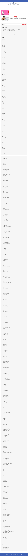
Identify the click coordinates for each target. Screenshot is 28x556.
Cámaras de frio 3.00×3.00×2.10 (6, 202)
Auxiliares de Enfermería (5, 180)
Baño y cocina (4, 182)
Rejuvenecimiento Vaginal (6, 458)
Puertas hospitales (5, 447)
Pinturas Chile (4, 414)
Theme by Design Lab (20, 554)
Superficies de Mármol (5, 498)
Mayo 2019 (3, 131)
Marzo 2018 (3, 147)
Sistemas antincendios (5, 491)
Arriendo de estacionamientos (6, 174)
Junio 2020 (3, 115)
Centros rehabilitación (5, 220)
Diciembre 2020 (4, 108)
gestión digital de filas (5, 322)
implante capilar (4, 346)
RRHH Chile (4, 469)
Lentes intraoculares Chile (6, 366)
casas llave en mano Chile (6, 209)
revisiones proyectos (5, 464)
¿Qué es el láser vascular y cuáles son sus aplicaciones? (17, 17)
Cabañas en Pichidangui (5, 192)
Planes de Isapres (5, 425)
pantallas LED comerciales (6, 403)
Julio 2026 (3, 40)
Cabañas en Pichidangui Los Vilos (7, 193)
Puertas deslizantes (5, 446)
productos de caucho (5, 436)
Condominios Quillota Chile (6, 242)
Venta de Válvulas (5, 533)
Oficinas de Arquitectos (5, 395)
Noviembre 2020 (4, 109)
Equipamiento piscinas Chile (6, 293)
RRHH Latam (4, 470)
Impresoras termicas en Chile (6, 352)
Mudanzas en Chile (5, 389)
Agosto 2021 (3, 101)
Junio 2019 (3, 130)
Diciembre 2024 (4, 62)
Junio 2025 (3, 56)
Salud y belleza (4, 474)
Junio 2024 (3, 68)
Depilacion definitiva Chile (6, 270)
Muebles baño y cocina (5, 391)
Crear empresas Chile (5, 261)
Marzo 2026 (3, 45)
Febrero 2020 (3, 120)
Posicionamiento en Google (6, 430)
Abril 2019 (3, 132)
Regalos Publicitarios (5, 453)
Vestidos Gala (4, 537)
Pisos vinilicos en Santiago (6, 423)
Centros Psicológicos (5, 219)
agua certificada (4, 163)
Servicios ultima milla (5, 487)
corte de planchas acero (6, 259)
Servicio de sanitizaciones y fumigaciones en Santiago (9, 30)
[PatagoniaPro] (14, 4)
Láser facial (15, 16)
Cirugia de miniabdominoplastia (6, 231)
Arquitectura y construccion (6, 169)
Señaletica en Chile (5, 480)
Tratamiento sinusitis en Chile (6, 516)
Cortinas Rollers (4, 260)
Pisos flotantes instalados (6, 420)
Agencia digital (4, 162)
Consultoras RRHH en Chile (6, 247)
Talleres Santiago (5, 503)
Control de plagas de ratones (6, 250)
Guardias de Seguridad (5, 329)
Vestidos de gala (5, 536)
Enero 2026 (3, 47)
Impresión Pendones (5, 351)
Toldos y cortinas (5, 508)
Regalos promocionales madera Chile (7, 452)
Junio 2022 (3, 92)
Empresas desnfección (5, 287)
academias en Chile (5, 159)
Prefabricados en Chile (5, 435)
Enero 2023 (3, 86)
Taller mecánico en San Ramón (6, 502)
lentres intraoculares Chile (6, 367)
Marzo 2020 (3, 119)
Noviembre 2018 (4, 138)
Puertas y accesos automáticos (6, 448)
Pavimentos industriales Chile (6, 408)
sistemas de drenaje (5, 493)
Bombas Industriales (5, 187)
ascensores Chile (5, 176)
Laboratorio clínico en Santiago (6, 361)
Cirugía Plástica (4, 232)
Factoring (4, 310)
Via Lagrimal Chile (5, 538)
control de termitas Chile (6, 253)
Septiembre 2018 (4, 141)
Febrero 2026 (3, 46)
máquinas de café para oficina (6, 379)
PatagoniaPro (5, 0)
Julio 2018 (3, 143)
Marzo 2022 (3, 96)
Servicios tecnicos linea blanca (6, 486)
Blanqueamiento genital (5, 185)
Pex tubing (4, 413)
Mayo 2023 (3, 84)
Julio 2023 (3, 81)
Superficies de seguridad (5, 499)
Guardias (4, 328)
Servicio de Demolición (5, 482)
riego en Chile (4, 465)
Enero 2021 (3, 107)
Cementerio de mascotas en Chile (7, 213)
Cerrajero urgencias (5, 227)
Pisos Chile (4, 417)
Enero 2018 (3, 149)
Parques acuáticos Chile (5, 406)
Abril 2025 (3, 58)
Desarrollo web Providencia (6, 272)
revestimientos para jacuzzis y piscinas (7, 463)
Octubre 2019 (3, 125)
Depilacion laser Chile (5, 271)
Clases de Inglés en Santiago (6, 233)
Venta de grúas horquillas (6, 532)
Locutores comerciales (5, 372)
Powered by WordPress (14, 554)
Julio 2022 (3, 91)
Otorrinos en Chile (5, 397)
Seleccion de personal (5, 476)
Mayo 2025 (3, 57)
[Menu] (1, 1)
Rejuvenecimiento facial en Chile (6, 457)
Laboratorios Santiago (5, 362)
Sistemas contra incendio (6, 492)
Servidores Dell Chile (5, 488)
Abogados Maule (5, 158)
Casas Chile (4, 208)
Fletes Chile (4, 312)
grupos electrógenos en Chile (6, 327)
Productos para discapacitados (6, 440)
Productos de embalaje (5, 437)
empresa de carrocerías (5, 281)
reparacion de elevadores (6, 459)
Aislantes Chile (4, 164)
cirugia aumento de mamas (6, 230)
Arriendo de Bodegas (5, 170)
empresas (4, 284)
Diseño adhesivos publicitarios (6, 277)
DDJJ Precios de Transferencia (6, 266)
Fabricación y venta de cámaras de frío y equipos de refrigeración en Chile (11, 31)
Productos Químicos (5, 442)
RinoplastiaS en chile (5, 468)
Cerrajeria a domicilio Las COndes (7, 221)
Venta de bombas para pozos (6, 526)
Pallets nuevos (4, 400)
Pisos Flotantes (4, 419)
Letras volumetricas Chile (6, 368)
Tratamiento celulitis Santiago (6, 514)
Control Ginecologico (5, 254)
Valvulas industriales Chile (6, 522)
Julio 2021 (3, 102)
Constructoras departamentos (6, 243)
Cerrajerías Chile (5, 225)
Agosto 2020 (3, 113)
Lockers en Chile (5, 369)
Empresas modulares (5, 288)
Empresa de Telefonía (5, 283)
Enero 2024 (3, 74)
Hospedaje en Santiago (5, 334)
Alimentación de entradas (6, 547)
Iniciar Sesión (4, 546)
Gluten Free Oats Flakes (5, 323)
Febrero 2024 (3, 73)
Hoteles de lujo (4, 339)
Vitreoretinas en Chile (5, 539)
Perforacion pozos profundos (6, 412)
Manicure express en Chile (6, 374)
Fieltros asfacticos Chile (5, 311)
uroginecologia (4, 520)
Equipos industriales (5, 295)
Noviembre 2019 (4, 124)
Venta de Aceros (5, 525)
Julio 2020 (3, 114)
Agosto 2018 (3, 142)
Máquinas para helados (5, 380)
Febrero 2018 (3, 148)
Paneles (4, 401)
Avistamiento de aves (5, 181)
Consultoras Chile (5, 244)
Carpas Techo (4, 204)
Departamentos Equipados (6, 267)
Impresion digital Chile (5, 350)
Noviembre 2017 (4, 152)
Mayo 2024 (3, 69)
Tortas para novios (5, 510)
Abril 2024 (3, 70)
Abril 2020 (3, 118)
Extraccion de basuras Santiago (6, 304)
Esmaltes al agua (5, 298)
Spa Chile (4, 497)
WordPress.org (4, 549)
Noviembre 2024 (4, 63)
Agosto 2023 (3, 80)
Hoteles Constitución (5, 338)
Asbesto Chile (4, 175)
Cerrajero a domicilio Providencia (7, 226)
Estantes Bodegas (5, 299)
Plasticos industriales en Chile (6, 429)
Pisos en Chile (4, 418)
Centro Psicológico (5, 215)
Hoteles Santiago (5, 344)
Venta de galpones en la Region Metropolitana (8, 531)
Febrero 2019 (3, 135)
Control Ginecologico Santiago (6, 255)
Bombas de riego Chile (5, 186)
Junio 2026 (3, 41)
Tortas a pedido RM (5, 509)
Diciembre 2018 (4, 137)
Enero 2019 (3, 136)
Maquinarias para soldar (5, 378)
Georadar (4, 321)
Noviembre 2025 (4, 50)
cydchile (4, 265)
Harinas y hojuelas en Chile (6, 332)
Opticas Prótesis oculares (6, 396)
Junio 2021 (3, 103)
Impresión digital (5, 349)
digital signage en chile (5, 276)
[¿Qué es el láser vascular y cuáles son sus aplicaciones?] (5, 18)
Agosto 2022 (3, 90)
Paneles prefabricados (5, 402)
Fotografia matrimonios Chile (6, 316)
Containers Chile (5, 248)
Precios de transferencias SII (6, 431)
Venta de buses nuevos (5, 527)
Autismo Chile (4, 179)
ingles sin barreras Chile (5, 355)
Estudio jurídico (4, 300)
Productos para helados (5, 441)
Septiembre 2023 (4, 79)
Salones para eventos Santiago (6, 471)
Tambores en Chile (5, 504)
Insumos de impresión (5, 356)
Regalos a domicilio (5, 451)
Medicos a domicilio (5, 385)
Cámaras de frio (5, 198)
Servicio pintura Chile (5, 485)
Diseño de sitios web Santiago (6, 278)
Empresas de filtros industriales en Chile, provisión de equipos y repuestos (11, 29)
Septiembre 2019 (4, 126)
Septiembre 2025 (4, 52)
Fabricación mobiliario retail (6, 306)
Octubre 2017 (3, 153)
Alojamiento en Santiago (6, 165)
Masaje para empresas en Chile (6, 383)
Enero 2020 (3, 121)
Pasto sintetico (4, 407)
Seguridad (4, 475)
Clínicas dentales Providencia (6, 237)
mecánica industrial (5, 384)
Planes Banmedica (5, 424)
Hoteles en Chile (5, 340)
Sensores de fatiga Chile (5, 481)
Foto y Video (4, 315)
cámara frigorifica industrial (6, 197)
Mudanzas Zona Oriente (5, 390)
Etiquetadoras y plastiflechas (6, 301)
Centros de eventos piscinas (6, 216)
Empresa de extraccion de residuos (7, 282)
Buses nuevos (4, 191)
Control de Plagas (5, 249)
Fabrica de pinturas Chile (5, 305)
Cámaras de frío (5, 199)
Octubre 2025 (3, 51)
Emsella (4, 289)
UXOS (3, 521)
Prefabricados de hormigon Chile (6, 434)
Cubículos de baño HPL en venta (6, 264)
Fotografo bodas (5, 317)
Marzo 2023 (3, 85)
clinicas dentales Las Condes (6, 236)
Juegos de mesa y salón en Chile (6, 357)
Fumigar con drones (5, 318)
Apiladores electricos (5, 168)
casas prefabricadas (5, 210)
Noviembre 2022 (4, 87)
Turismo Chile (4, 519)
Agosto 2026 (3, 39)
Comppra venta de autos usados (6, 238)
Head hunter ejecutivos (5, 333)
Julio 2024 (3, 67)
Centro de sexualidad (5, 214)
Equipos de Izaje (5, 294)
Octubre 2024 (3, 64)
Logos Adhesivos (5, 373)
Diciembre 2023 (4, 75)
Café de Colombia (5, 196)
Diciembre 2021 (4, 97)
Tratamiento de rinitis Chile (6, 515)
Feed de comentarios (5, 548)
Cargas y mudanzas (5, 203)
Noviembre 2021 (4, 98)
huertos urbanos (5, 345)
